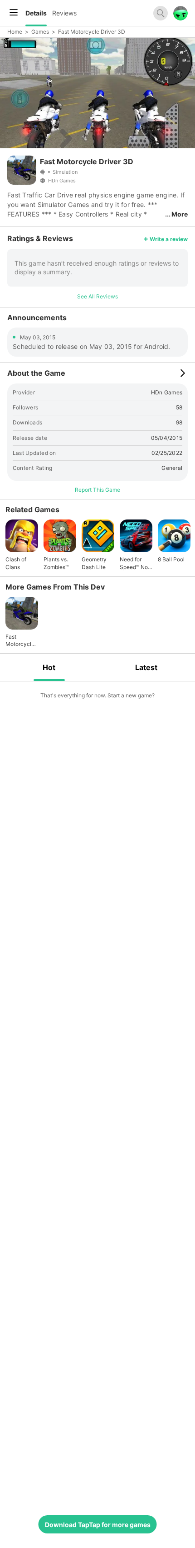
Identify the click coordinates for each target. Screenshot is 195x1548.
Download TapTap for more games (98, 1524)
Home (14, 31)
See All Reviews (97, 296)
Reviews (64, 13)
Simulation (65, 172)
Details (36, 13)
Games (40, 31)
